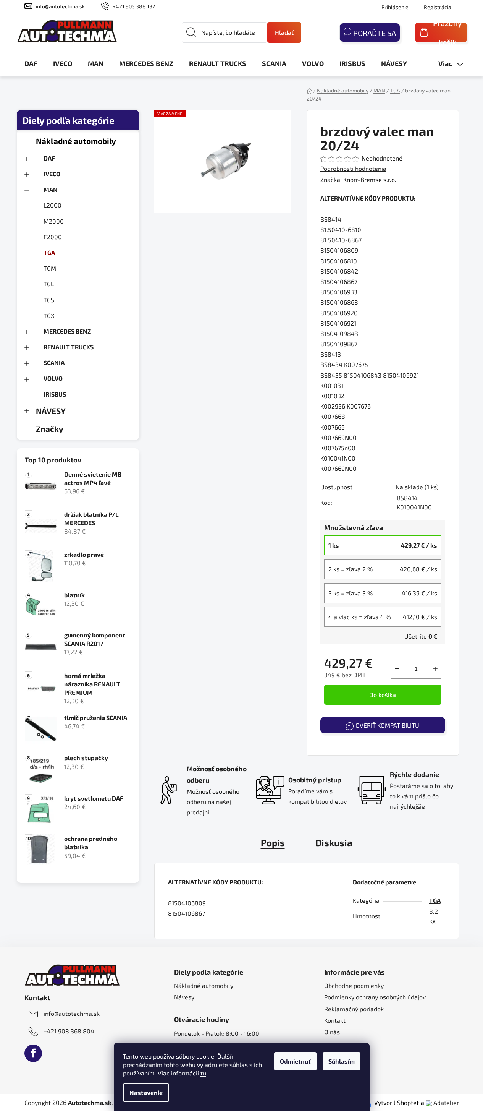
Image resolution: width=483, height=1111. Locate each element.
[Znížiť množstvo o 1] (397, 668)
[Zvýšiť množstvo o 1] (435, 668)
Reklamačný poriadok (354, 1008)
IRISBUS (55, 394)
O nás (332, 1031)
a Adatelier (440, 1102)
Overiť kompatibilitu (387, 725)
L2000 (52, 205)
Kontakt (335, 1020)
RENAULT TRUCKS (69, 346)
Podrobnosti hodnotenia (353, 168)
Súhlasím (341, 1061)
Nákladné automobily (76, 141)
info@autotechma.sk (60, 6)
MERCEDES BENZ (67, 331)
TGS (49, 299)
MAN (51, 189)
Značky (49, 428)
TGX (49, 315)
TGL (49, 283)
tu (203, 1073)
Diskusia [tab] (333, 842)
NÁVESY (51, 410)
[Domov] (309, 90)
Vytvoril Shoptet (396, 1102)
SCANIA (54, 362)
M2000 (54, 221)
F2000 (53, 236)
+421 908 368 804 (69, 1031)
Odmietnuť (295, 1061)
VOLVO (53, 378)
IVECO (52, 173)
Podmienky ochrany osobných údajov (375, 997)
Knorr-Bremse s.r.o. (369, 179)
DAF (49, 158)
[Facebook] (33, 1053)
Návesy (184, 997)
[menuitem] (31, 63)
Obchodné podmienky (354, 985)
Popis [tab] (273, 842)
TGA (49, 252)
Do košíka (382, 694)
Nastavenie (146, 1092)
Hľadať (284, 32)
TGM (50, 268)
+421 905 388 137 (134, 6)
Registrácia (437, 7)
